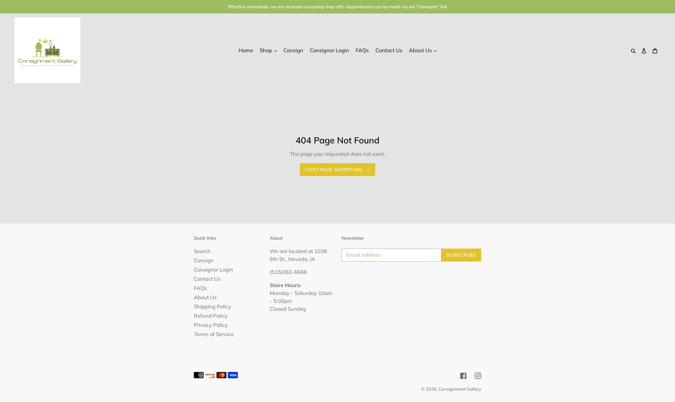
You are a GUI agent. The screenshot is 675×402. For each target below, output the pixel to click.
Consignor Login (213, 269)
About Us (205, 297)
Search (202, 251)
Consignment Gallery (459, 389)
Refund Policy (211, 315)
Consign (204, 260)
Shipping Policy (212, 306)
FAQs (200, 288)
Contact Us (207, 278)
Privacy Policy (211, 325)
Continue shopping (333, 170)
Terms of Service (214, 334)
